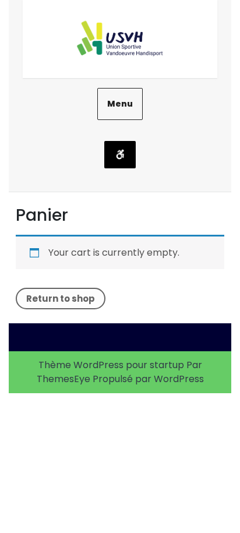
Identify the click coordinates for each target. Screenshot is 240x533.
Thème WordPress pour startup (111, 365)
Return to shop (60, 298)
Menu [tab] (120, 104)
